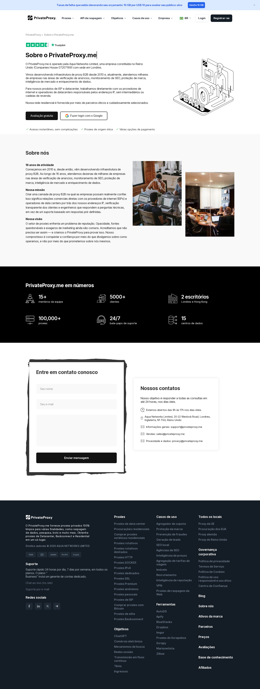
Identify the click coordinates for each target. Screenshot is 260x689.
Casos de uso (166, 517)
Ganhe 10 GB (196, 5)
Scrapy (161, 643)
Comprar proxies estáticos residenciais (129, 536)
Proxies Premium (125, 584)
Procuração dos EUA (212, 529)
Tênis (118, 666)
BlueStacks (164, 622)
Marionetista (165, 648)
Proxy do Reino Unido (212, 539)
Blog (201, 596)
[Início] (42, 18)
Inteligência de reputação (174, 580)
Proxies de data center (129, 523)
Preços (203, 637)
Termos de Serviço (211, 566)
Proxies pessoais (125, 594)
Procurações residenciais (131, 529)
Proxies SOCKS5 (125, 562)
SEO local (162, 545)
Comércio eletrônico (128, 641)
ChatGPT (120, 636)
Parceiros (205, 626)
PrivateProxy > (34, 34)
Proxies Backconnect (128, 619)
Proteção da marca (169, 529)
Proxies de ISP (123, 599)
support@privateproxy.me (186, 427)
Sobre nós (206, 606)
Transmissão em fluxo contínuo (129, 659)
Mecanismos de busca (129, 646)
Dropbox (162, 627)
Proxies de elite (124, 614)
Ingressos (121, 671)
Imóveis (161, 569)
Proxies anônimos (126, 589)
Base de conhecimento (215, 657)
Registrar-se (221, 18)
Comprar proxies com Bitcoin (129, 606)
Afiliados (205, 667)
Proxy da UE (206, 523)
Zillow (160, 653)
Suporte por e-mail (37, 589)
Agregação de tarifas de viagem (173, 562)
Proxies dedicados (126, 573)
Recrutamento (166, 575)
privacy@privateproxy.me (187, 441)
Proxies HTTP (123, 557)
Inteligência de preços (171, 555)
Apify (159, 616)
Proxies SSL (122, 578)
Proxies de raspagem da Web (172, 592)
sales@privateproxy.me (170, 434)
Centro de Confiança (212, 586)
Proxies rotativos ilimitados (126, 550)
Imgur (160, 632)
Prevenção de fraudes (171, 534)
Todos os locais (210, 517)
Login (202, 18)
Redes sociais (123, 652)
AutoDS (161, 611)
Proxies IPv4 (122, 568)
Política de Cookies (211, 572)
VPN (159, 585)
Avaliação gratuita (41, 115)
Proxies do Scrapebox (171, 638)
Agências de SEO (167, 550)
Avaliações (206, 647)
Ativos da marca (210, 616)
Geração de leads (168, 539)
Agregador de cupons (171, 523)
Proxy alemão (207, 534)
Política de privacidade (214, 561)
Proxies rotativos (126, 543)
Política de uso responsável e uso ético (214, 578)
